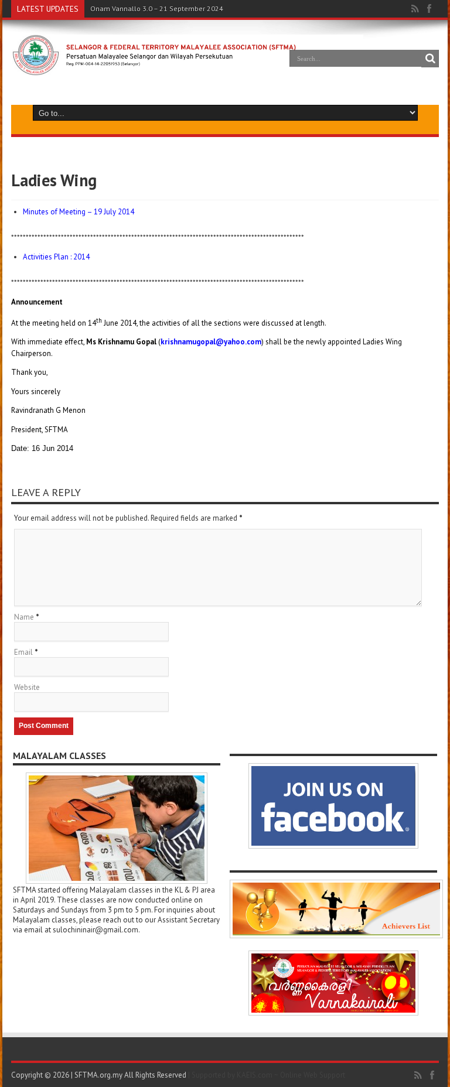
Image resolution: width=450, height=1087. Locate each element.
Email (23, 652)
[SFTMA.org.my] (187, 66)
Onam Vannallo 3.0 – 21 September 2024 (156, 8)
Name (24, 617)
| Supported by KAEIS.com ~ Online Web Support (266, 1075)
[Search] (430, 58)
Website (27, 687)
